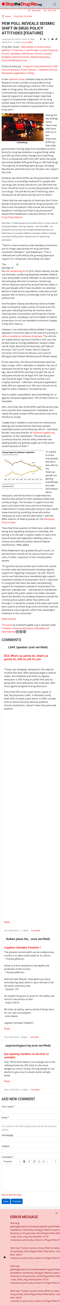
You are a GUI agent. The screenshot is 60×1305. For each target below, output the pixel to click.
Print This (51, 10)
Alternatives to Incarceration (36, 46)
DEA (55, 66)
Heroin (38, 53)
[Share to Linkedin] (44, 39)
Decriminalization (11, 69)
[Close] (56, 1213)
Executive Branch (43, 66)
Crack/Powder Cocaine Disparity (41, 50)
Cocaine (47, 53)
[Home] (22, 4)
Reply (7, 922)
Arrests (5, 53)
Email (4, 1117)
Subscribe (36, 10)
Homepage (7, 1135)
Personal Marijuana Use (14, 60)
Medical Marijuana (40, 56)
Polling (30, 73)
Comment (7, 1157)
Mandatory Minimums (22, 53)
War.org (44, 432)
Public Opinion (28, 69)
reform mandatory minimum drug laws (22, 336)
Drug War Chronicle (23, 16)
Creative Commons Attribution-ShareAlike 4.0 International (25, 630)
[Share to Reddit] (48, 39)
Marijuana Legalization (14, 73)
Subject (5, 1146)
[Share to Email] (52, 39)
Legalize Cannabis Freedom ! (22, 947)
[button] (56, 39)
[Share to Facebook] (40, 39)
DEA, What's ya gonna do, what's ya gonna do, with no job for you (26, 657)
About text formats (12, 1194)
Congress (28, 66)
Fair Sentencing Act (16, 271)
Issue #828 (27, 42)
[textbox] (30, 1177)
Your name (7, 1106)
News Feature (9, 618)
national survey (17, 79)
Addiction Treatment (12, 50)
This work (7, 624)
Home (8, 16)
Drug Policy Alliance (12, 217)
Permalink (35, 930)
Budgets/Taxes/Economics (15, 56)
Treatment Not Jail (47, 69)
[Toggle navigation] (54, 4)
